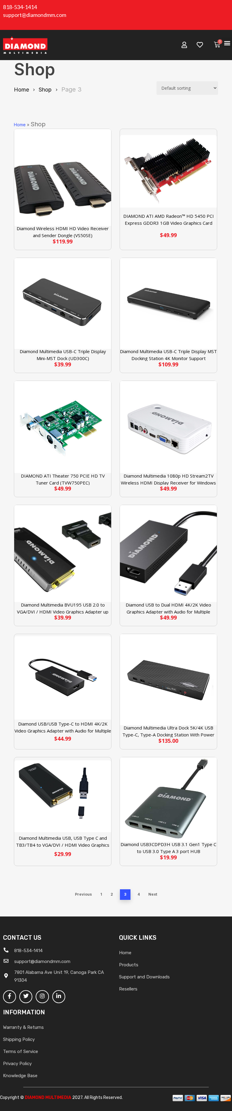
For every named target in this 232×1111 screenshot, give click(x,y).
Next (152, 894)
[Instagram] (42, 996)
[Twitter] (25, 996)
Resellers (128, 989)
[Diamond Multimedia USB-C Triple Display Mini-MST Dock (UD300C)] (62, 303)
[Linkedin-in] (58, 996)
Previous (83, 894)
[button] (227, 43)
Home (21, 89)
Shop (45, 89)
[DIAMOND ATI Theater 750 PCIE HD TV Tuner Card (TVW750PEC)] (62, 427)
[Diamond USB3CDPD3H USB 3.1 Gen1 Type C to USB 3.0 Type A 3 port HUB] (168, 799)
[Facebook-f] (9, 996)
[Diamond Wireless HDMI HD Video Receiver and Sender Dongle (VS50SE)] (62, 177)
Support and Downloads (144, 977)
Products (128, 965)
